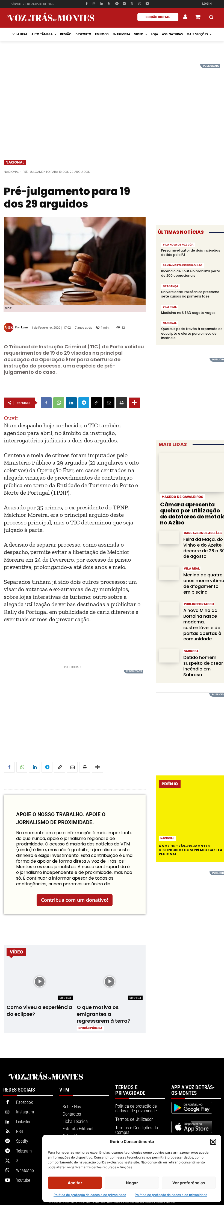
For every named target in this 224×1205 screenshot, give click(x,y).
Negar (132, 1182)
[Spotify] (117, 4)
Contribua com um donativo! (74, 900)
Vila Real (170, 307)
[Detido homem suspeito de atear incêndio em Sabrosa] (169, 656)
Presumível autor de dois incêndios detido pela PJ (190, 252)
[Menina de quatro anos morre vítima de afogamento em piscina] (169, 573)
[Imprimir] (121, 402)
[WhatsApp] (140, 4)
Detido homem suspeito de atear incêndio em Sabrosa (203, 666)
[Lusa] (9, 327)
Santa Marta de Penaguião (182, 265)
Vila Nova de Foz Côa (178, 244)
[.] (185, 17)
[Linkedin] (102, 4)
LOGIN (207, 3)
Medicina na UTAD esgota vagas (188, 312)
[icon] (198, 17)
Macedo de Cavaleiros (182, 497)
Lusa (24, 327)
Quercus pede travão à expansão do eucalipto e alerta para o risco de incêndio (192, 333)
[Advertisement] (112, 102)
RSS (19, 1131)
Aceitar (75, 1182)
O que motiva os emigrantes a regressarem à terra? (103, 1014)
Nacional (14, 162)
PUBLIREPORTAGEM (199, 604)
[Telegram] (124, 4)
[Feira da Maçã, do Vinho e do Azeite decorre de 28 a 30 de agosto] (169, 537)
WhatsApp (25, 1170)
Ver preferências (188, 1182)
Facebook (24, 1102)
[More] (134, 402)
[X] (132, 4)
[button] (213, 1142)
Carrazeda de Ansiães (203, 533)
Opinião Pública (90, 1028)
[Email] (109, 402)
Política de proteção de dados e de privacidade (90, 1195)
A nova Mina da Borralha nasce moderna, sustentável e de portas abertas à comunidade (202, 624)
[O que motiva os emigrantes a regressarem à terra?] (110, 981)
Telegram (24, 1151)
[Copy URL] (96, 402)
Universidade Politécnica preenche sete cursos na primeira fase (190, 294)
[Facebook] (86, 4)
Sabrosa (191, 651)
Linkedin (23, 1121)
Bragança (170, 286)
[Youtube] (147, 4)
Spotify (22, 1141)
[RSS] (109, 4)
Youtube (23, 1180)
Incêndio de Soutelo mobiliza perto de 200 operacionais (190, 273)
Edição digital (158, 17)
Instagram (25, 1111)
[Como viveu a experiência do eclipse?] (40, 981)
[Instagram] (94, 4)
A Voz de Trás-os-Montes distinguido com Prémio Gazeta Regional (190, 850)
